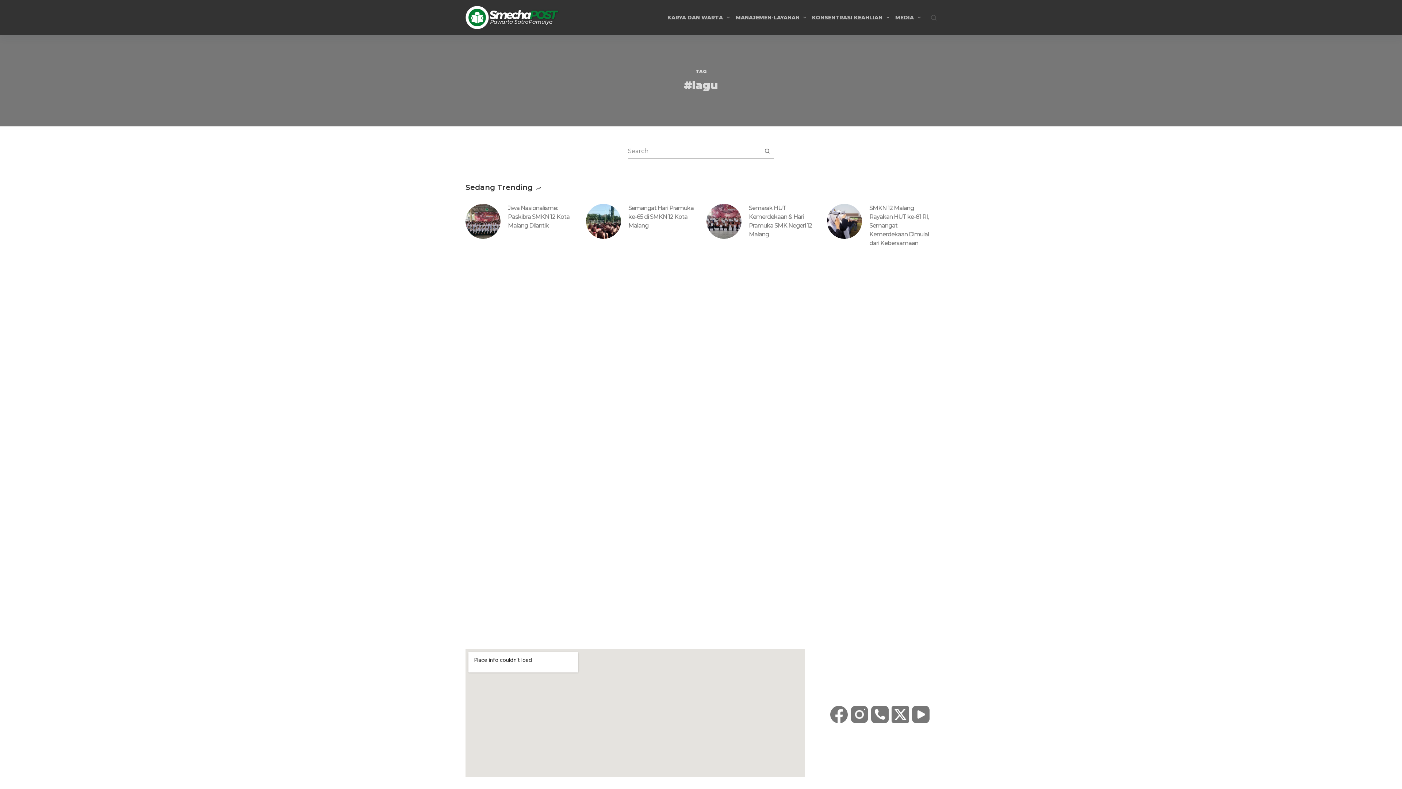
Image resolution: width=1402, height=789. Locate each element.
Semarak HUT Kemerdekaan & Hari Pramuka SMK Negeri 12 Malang (780, 221)
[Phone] (880, 714)
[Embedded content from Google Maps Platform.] (635, 713)
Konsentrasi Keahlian (847, 17)
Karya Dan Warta (695, 17)
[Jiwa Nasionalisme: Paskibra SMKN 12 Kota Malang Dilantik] (483, 221)
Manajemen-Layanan (768, 17)
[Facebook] (839, 714)
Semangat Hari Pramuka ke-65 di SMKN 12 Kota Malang (661, 217)
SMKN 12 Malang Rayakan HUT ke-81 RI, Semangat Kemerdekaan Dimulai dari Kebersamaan (899, 226)
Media (904, 17)
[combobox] (694, 151)
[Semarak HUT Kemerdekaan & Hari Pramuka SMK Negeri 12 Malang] (724, 221)
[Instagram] (859, 714)
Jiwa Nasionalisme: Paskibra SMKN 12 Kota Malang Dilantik (539, 217)
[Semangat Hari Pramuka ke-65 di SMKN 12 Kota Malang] (603, 221)
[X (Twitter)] (900, 714)
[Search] (933, 17)
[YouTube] (921, 714)
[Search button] (767, 151)
